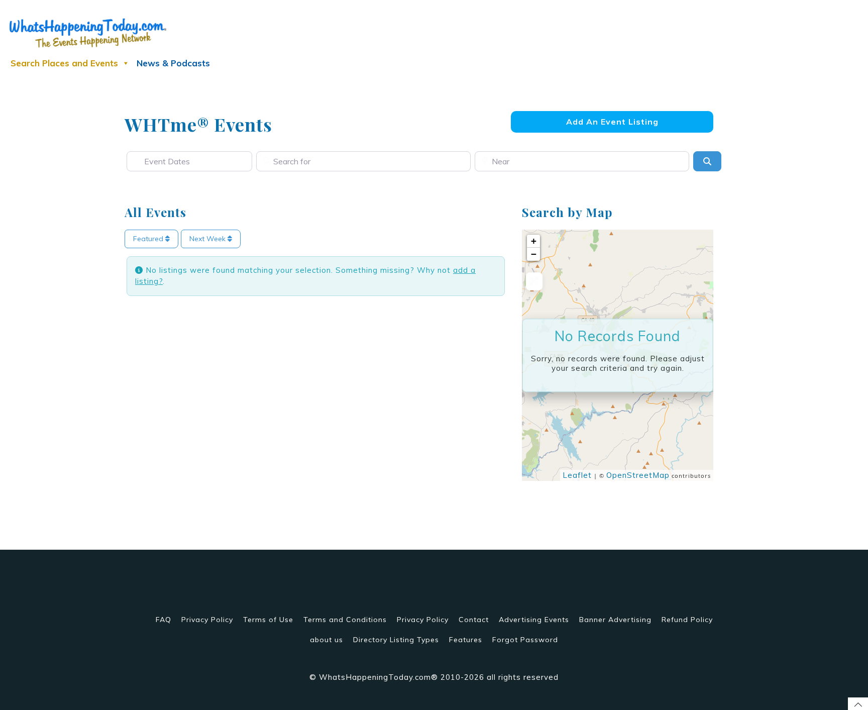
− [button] (534, 254)
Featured (149, 238)
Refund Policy (687, 619)
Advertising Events (534, 619)
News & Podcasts (173, 63)
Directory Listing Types (396, 639)
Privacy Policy (207, 619)
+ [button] (534, 241)
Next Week (208, 238)
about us (326, 639)
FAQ (163, 619)
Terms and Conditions (345, 619)
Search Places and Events (64, 63)
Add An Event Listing (612, 122)
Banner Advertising (615, 619)
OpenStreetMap (638, 475)
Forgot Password (525, 639)
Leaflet (577, 475)
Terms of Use (268, 619)
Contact (474, 619)
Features (465, 639)
